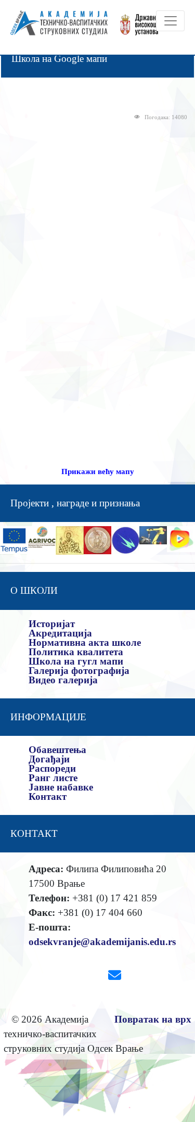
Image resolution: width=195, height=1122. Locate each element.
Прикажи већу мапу (97, 471)
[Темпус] (14, 539)
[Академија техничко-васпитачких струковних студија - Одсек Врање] (56, 27)
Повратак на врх (152, 1019)
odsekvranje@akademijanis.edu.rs (102, 941)
